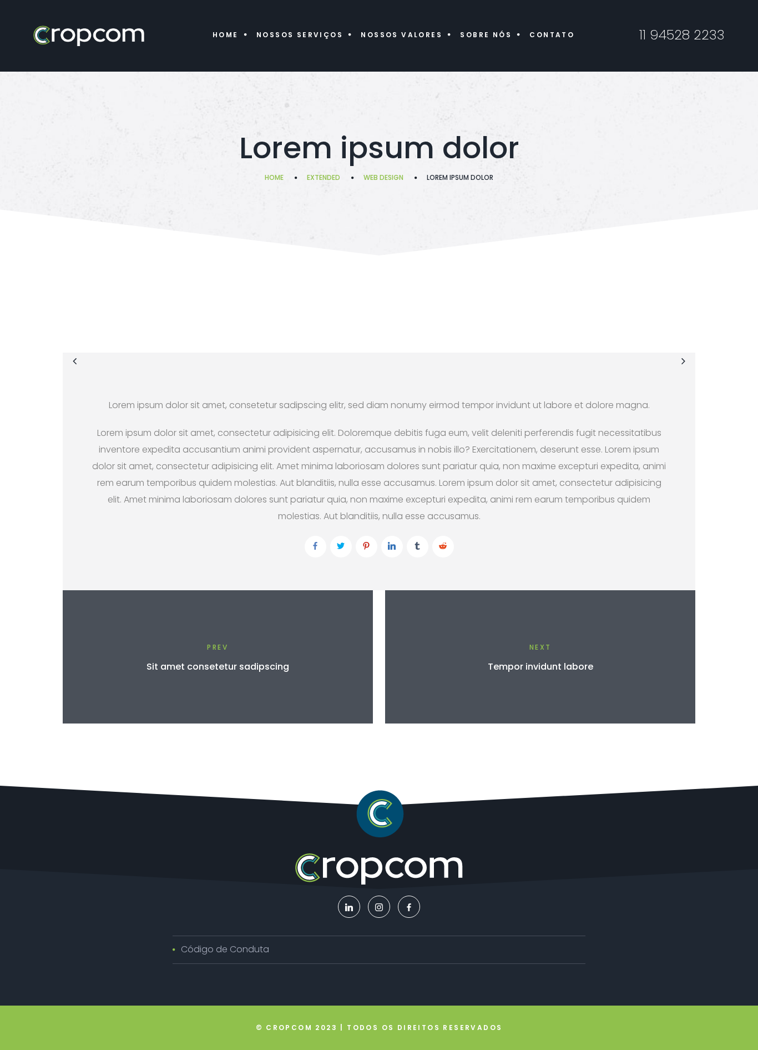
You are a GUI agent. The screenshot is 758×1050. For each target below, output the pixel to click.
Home (226, 34)
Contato (551, 34)
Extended (323, 177)
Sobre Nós (486, 34)
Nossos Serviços (299, 34)
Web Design (383, 177)
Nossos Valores (401, 34)
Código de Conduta (225, 949)
